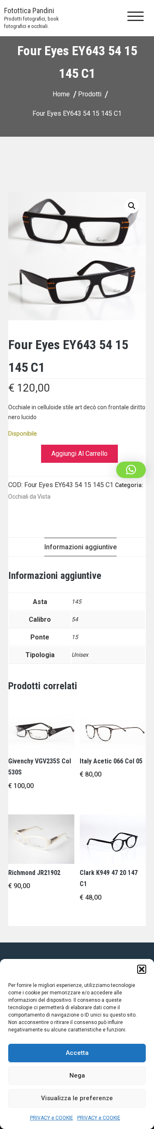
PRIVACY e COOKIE (51, 1118)
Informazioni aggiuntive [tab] (80, 547)
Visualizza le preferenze (77, 1098)
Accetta (77, 1053)
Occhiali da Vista (29, 496)
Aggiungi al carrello (79, 453)
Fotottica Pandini (29, 10)
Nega (77, 1075)
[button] (142, 969)
